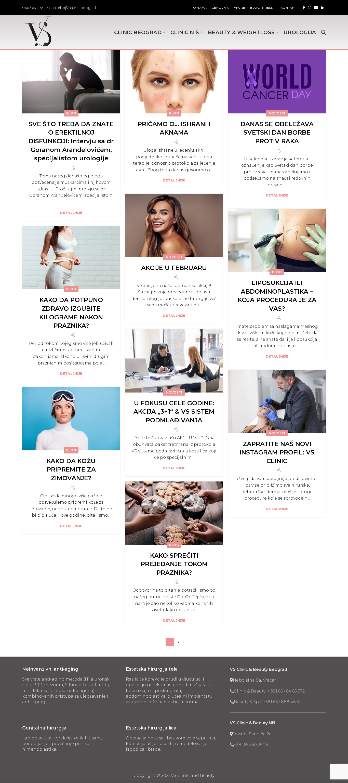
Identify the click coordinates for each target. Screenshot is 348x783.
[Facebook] (303, 7)
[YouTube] (316, 7)
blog (71, 113)
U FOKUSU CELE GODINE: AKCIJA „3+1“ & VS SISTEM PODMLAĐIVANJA (174, 411)
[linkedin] (323, 7)
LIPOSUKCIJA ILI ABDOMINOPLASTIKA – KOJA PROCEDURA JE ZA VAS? (277, 295)
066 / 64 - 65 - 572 (37, 7)
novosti (277, 113)
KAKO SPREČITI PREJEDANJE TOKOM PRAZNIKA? (174, 564)
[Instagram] (309, 7)
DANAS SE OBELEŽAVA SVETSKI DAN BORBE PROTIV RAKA (277, 132)
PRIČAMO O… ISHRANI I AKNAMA (174, 128)
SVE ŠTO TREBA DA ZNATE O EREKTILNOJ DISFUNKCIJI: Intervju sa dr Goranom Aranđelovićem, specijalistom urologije (71, 141)
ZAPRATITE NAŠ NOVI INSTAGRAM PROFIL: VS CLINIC (276, 452)
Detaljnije (71, 212)
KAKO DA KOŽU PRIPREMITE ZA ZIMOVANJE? (71, 469)
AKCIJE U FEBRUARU (174, 267)
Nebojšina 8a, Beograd (75, 7)
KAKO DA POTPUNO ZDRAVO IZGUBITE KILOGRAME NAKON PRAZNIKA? (71, 312)
